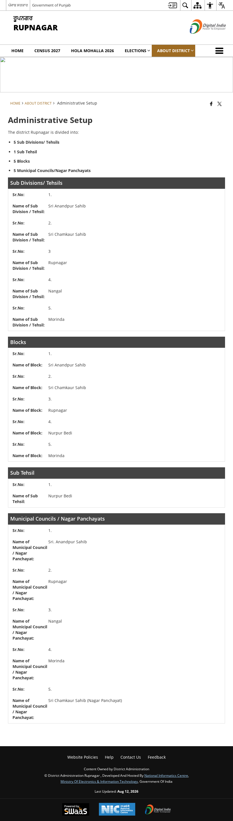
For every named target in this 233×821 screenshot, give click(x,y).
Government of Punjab (51, 5)
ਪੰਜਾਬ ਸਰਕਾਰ (18, 5)
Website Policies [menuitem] (82, 757)
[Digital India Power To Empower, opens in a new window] (158, 810)
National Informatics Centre (166, 775)
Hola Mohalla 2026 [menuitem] (92, 50)
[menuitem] (172, 5)
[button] (220, 51)
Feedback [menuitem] (157, 757)
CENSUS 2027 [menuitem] (47, 50)
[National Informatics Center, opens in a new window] (117, 810)
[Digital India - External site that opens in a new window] (200, 38)
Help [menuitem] (109, 757)
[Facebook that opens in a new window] (211, 103)
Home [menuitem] (17, 50)
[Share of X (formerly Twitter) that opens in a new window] (219, 103)
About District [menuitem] (173, 50)
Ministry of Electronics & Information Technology (99, 781)
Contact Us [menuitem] (130, 757)
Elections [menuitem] (135, 50)
